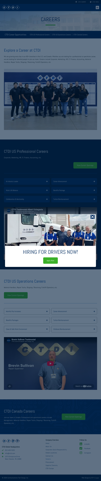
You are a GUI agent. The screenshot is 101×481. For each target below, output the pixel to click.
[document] (50, 240)
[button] (93, 217)
